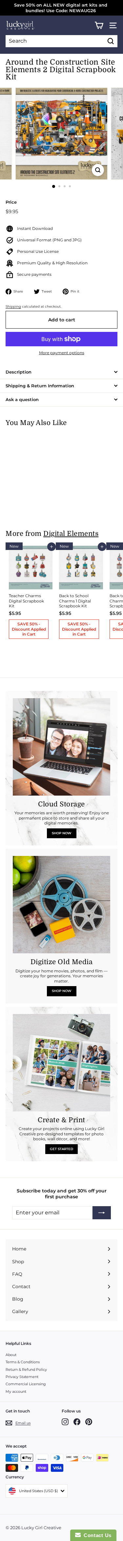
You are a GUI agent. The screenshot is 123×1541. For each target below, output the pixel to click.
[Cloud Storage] (61, 747)
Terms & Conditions (23, 1362)
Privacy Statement (22, 1376)
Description (18, 372)
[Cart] (99, 25)
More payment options (61, 352)
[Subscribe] (101, 1212)
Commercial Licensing (26, 1384)
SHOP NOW (61, 833)
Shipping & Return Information (40, 385)
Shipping (13, 306)
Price (11, 202)
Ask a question (22, 399)
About (11, 1354)
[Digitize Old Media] (61, 904)
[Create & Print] (61, 1062)
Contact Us (96, 1535)
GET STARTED (61, 1149)
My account (16, 1391)
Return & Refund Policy (26, 1369)
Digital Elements (70, 533)
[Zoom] (98, 170)
